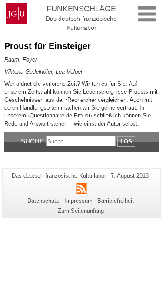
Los (126, 141)
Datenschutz (43, 201)
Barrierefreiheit (115, 201)
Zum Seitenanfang (81, 211)
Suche (32, 141)
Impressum (78, 201)
